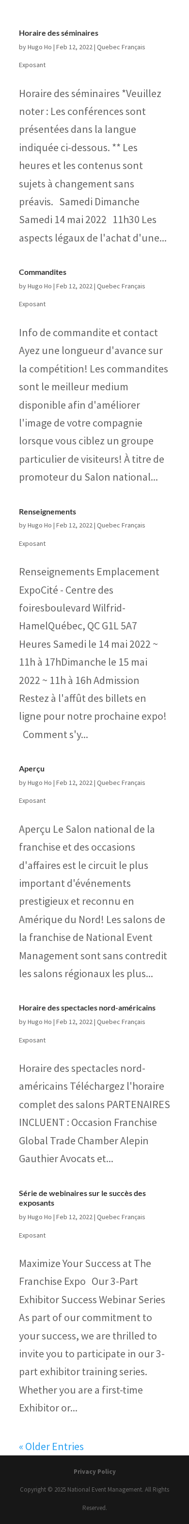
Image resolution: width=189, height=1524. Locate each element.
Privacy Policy (95, 1471)
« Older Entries (51, 1446)
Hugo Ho (40, 47)
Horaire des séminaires (58, 32)
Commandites (42, 271)
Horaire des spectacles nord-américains (87, 1007)
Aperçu (32, 768)
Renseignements (47, 511)
